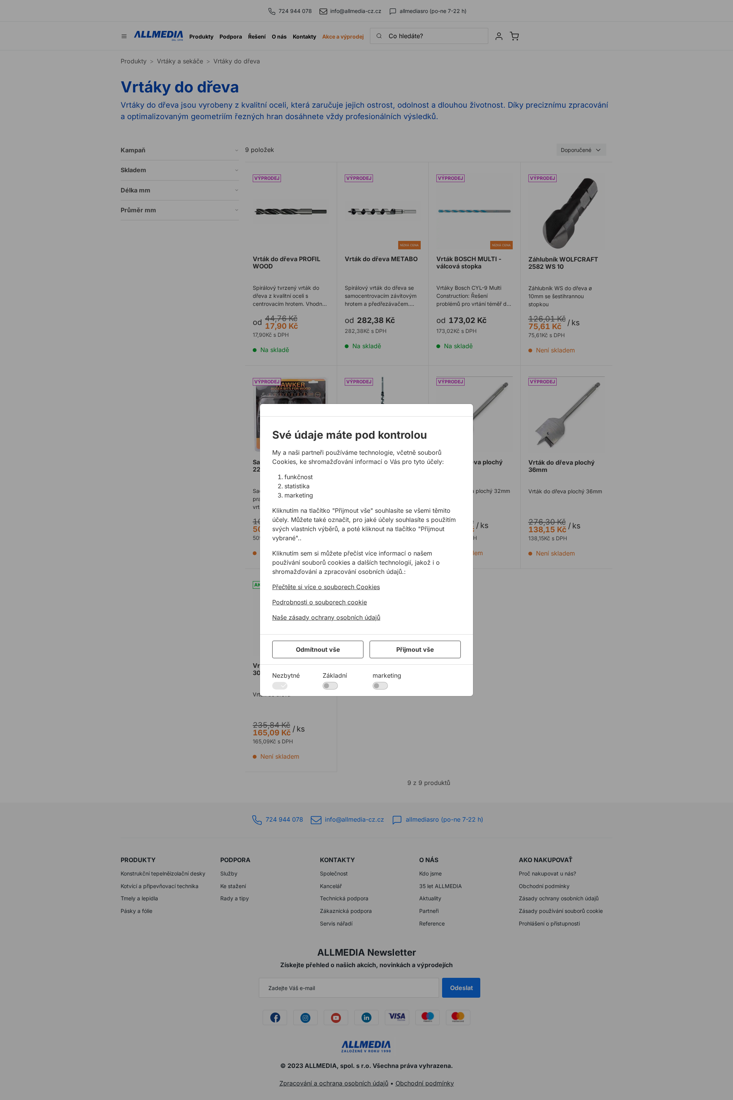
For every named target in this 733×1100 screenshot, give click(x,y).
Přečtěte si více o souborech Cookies (326, 587)
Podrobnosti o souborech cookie (319, 602)
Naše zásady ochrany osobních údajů (326, 617)
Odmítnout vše (318, 649)
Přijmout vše (415, 649)
